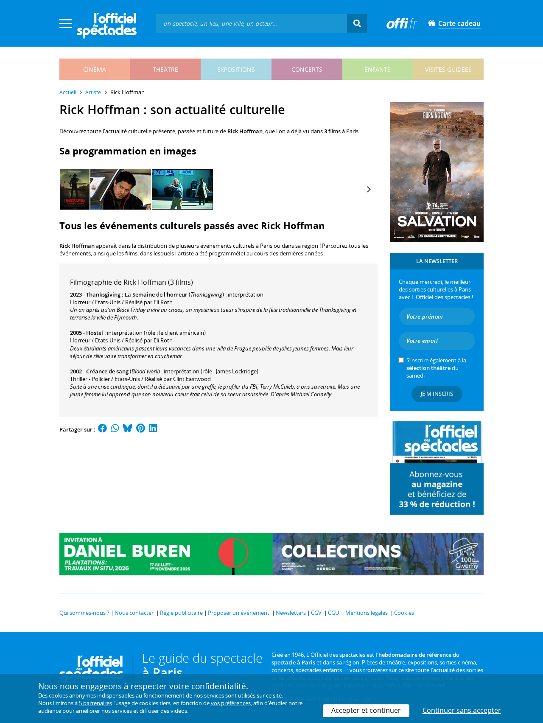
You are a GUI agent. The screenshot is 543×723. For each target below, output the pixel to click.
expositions (236, 69)
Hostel (94, 332)
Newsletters (291, 613)
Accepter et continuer (366, 710)
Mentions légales (366, 613)
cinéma (94, 69)
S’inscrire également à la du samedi (436, 367)
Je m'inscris (437, 394)
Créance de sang (107, 371)
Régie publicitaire (181, 613)
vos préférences (231, 703)
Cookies (404, 613)
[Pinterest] (140, 429)
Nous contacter (134, 613)
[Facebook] (103, 429)
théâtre (165, 69)
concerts (306, 69)
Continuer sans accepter (462, 710)
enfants (377, 69)
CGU (333, 613)
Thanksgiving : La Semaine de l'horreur (137, 294)
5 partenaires (95, 703)
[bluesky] (128, 429)
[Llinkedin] (153, 429)
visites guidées (448, 69)
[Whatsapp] (115, 429)
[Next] (368, 190)
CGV (316, 613)
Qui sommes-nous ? (84, 613)
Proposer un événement (238, 613)
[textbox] (251, 23)
